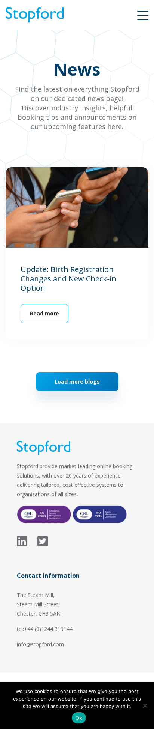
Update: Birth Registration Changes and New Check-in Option (68, 278)
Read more (44, 313)
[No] (144, 705)
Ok (79, 718)
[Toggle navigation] (143, 15)
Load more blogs (77, 381)
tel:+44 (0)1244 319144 (45, 628)
